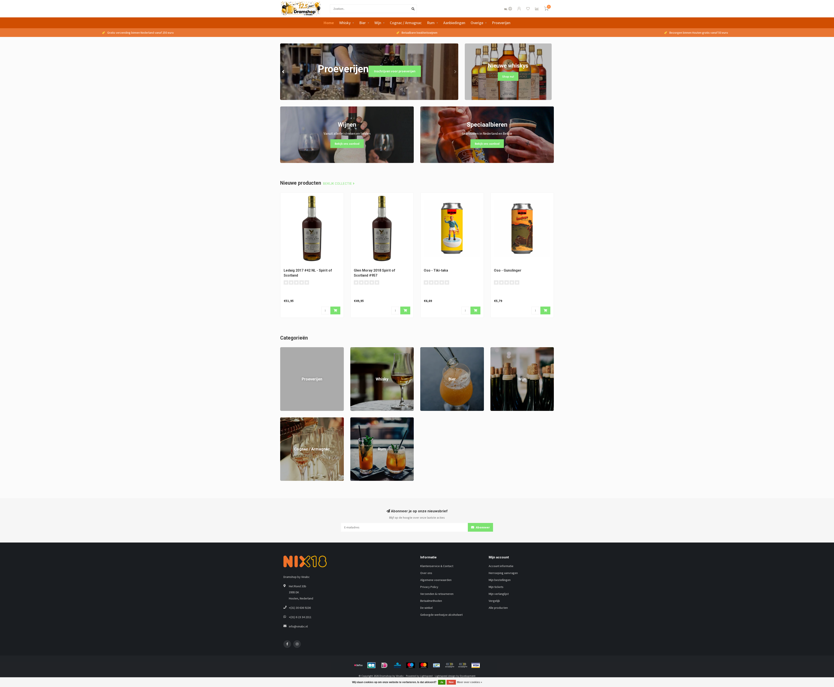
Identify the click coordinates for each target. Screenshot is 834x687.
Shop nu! (508, 76)
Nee (451, 682)
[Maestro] (410, 665)
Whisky (345, 22)
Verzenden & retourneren (436, 594)
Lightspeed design (445, 675)
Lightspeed (426, 675)
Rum (431, 22)
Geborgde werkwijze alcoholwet (441, 615)
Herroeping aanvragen (503, 573)
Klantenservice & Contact (436, 566)
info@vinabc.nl (298, 626)
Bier (362, 22)
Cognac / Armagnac (406, 22)
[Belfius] (358, 665)
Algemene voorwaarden (436, 580)
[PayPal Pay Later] (462, 665)
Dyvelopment (467, 675)
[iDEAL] (384, 665)
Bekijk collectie (338, 183)
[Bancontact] (436, 665)
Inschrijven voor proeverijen (394, 71)
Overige (477, 22)
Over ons (426, 573)
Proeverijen (501, 22)
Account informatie (501, 566)
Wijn (377, 22)
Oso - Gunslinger (507, 270)
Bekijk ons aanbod (347, 144)
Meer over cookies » (469, 682)
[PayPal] (449, 665)
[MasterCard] (423, 665)
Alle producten (498, 608)
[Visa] (475, 665)
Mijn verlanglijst (499, 594)
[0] (546, 9)
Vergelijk (494, 601)
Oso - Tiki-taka (436, 270)
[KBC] (397, 665)
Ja (441, 682)
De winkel (426, 608)
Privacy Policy (429, 587)
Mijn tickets (496, 587)
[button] (283, 71)
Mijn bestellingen (500, 580)
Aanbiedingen (454, 22)
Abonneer (482, 527)
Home (329, 22)
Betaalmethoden (431, 601)
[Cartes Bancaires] (371, 665)
